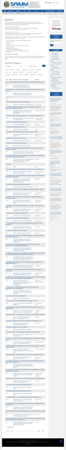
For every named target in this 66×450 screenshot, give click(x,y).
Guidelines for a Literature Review (54, 79)
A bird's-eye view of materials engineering (22, 220)
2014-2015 (15, 74)
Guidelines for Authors (56, 77)
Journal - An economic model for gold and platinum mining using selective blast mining (55, 125)
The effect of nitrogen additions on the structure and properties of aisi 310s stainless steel (23, 351)
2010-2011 (35, 72)
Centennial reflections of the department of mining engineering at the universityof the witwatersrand (22, 112)
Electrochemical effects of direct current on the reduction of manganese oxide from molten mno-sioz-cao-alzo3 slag (23, 423)
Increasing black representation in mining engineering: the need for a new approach (22, 227)
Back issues (54, 86)
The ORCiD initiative (55, 88)
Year (6, 79)
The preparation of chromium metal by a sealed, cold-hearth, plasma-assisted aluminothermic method (22, 180)
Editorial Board (54, 66)
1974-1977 (17, 69)
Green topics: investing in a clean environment (23, 186)
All (6, 69)
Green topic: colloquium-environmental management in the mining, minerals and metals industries (22, 240)
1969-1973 (11, 69)
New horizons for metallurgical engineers (22, 215)
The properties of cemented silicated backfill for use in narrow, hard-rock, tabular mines (23, 311)
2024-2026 (39, 74)
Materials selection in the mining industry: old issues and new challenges (23, 172)
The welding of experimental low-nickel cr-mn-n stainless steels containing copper (23, 210)
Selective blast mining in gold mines (21, 129)
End (43, 431)
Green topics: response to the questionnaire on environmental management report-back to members (23, 366)
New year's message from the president (22, 329)
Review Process (55, 71)
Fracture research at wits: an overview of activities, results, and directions (22, 381)
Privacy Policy (21, 440)
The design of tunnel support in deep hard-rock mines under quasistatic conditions (22, 274)
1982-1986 (31, 69)
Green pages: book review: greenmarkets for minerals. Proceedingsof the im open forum (23, 407)
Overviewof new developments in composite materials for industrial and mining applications (23, 266)
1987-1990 (38, 69)
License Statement (55, 73)
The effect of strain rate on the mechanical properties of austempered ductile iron (22, 342)
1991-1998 (8, 72)
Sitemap (35, 440)
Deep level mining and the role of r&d (21, 140)
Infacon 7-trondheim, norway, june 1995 (22, 233)
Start (8, 431)
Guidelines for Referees (56, 82)
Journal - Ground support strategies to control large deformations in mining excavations (55, 163)
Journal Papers (54, 53)
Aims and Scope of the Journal (55, 64)
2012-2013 (8, 74)
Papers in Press (55, 56)
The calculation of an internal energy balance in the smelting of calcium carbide (23, 415)
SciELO (8, 52)
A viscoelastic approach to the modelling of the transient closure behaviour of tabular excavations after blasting (23, 160)
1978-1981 (24, 69)
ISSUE (10, 79)
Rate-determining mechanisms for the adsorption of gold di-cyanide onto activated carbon (23, 202)
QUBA (29, 444)
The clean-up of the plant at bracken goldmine (23, 104)
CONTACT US (32, 443)
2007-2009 (28, 72)
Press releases (54, 54)
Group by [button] (8, 66)
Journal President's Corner (55, 60)
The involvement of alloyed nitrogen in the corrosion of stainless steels (22, 357)
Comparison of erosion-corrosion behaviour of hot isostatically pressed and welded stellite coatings (23, 375)
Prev (12, 431)
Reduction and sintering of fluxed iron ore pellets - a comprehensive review (22, 317)
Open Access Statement (56, 62)
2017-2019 (26, 74)
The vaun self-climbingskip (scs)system (21, 124)
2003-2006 (21, 72)
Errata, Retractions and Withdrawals (56, 84)
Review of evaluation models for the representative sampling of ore (21, 324)
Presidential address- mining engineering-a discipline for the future (22, 400)
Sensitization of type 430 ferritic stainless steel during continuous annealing (22, 193)
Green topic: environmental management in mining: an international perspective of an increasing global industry (22, 249)
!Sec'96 (14, 166)
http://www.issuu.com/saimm (36, 56)
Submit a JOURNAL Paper (55, 75)
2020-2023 (32, 74)
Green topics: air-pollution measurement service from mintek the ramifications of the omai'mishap (22, 292)
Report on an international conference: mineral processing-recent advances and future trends (23, 152)
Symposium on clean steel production (21, 298)
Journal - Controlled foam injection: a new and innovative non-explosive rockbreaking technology (56, 152)
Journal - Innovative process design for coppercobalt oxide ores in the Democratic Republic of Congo (56, 100)
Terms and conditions (29, 440)
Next (39, 431)
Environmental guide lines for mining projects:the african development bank (21, 86)
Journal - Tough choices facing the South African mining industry (56, 114)
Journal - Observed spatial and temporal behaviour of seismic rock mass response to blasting (56, 137)
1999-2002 (15, 72)
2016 (20, 74)
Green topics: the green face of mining (21, 145)
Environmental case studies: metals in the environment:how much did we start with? (22, 94)
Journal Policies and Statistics (55, 69)
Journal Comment (55, 57)
